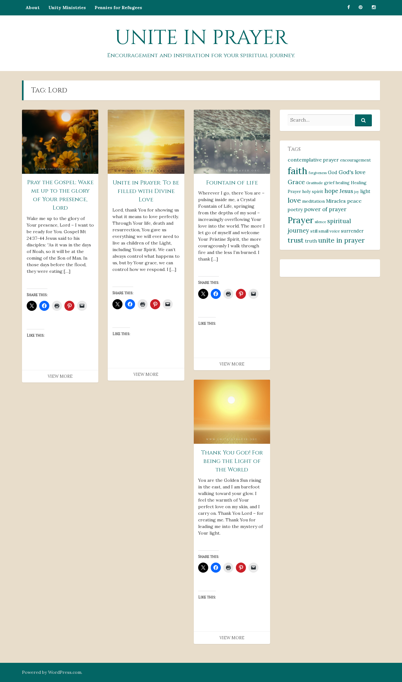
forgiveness (318, 173)
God (332, 172)
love (294, 200)
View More (60, 376)
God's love (352, 172)
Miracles (336, 201)
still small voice (325, 231)
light (365, 191)
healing (343, 182)
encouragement (355, 160)
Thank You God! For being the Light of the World (232, 461)
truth (311, 241)
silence (320, 222)
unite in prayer (341, 240)
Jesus (346, 191)
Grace (296, 182)
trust (296, 240)
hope (331, 191)
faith (297, 171)
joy (356, 192)
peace (354, 201)
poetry (295, 209)
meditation (313, 201)
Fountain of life (232, 183)
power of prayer (325, 209)
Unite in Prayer (201, 38)
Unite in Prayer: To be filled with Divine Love (146, 191)
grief (329, 182)
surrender (352, 231)
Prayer (300, 220)
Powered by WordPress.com (51, 672)
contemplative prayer (313, 160)
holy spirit (312, 191)
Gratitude (314, 182)
